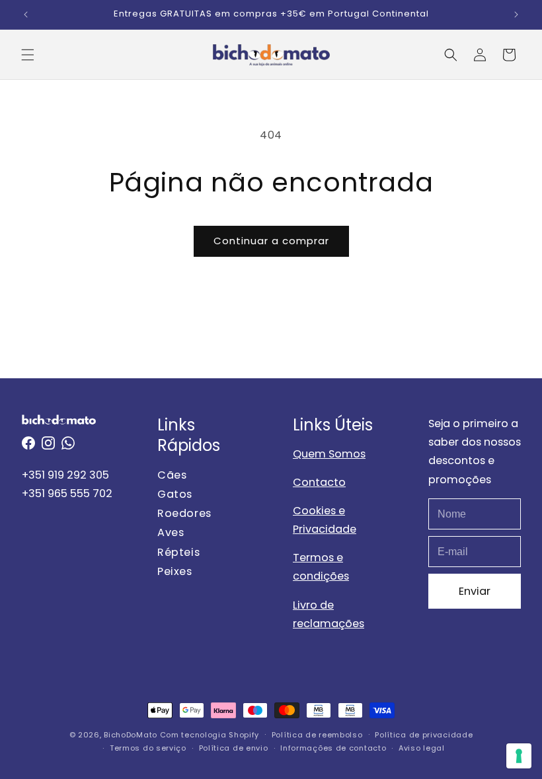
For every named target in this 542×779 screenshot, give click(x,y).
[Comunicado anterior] (25, 14)
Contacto (319, 482)
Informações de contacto (333, 748)
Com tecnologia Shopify (209, 734)
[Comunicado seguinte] (516, 14)
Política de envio (233, 748)
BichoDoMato (130, 734)
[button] (27, 54)
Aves (170, 532)
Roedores (184, 513)
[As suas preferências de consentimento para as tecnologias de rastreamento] (518, 755)
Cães (171, 475)
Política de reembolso (317, 734)
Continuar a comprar (271, 241)
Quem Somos (329, 453)
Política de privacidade (424, 734)
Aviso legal (422, 748)
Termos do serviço (148, 748)
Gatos (174, 494)
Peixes (174, 571)
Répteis (178, 552)
